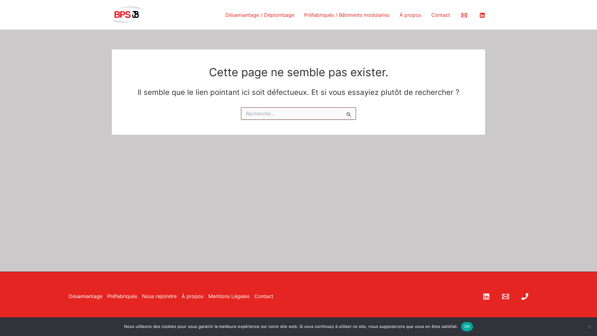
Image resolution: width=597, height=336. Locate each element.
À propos (410, 15)
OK (467, 326)
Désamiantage (85, 296)
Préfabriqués (122, 296)
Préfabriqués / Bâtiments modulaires (347, 15)
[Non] (589, 327)
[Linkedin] (482, 15)
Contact (440, 15)
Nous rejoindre (159, 296)
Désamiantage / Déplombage (259, 15)
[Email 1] (464, 15)
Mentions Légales (228, 296)
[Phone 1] (524, 296)
